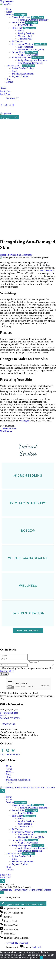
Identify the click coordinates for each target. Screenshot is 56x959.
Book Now (5, 94)
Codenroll (36, 947)
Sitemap (47, 890)
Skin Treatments (24, 254)
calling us (24, 420)
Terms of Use (35, 890)
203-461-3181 (7, 105)
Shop (8, 777)
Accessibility (6, 890)
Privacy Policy (7, 671)
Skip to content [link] (7, 1)
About (9, 769)
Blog (8, 774)
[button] (28, 476)
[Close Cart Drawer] (2, 881)
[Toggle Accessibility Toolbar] (2, 892)
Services (10, 771)
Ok (41, 957)
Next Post (6, 431)
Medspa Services (8, 254)
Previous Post (8, 428)
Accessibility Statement (17, 943)
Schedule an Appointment (18, 779)
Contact (9, 782)
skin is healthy (45, 270)
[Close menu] (2, 791)
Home (9, 766)
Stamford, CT (12, 98)
